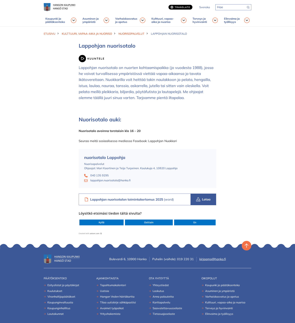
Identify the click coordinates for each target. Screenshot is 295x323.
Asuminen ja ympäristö (90, 20)
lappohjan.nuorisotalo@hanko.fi (110, 180)
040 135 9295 (99, 175)
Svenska (204, 7)
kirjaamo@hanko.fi (212, 259)
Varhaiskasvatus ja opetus (126, 20)
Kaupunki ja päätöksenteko (55, 20)
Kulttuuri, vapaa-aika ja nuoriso (162, 20)
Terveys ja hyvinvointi (200, 20)
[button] (101, 222)
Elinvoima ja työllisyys (232, 20)
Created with (89, 233)
